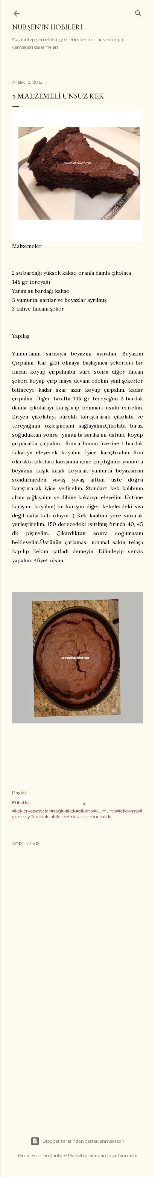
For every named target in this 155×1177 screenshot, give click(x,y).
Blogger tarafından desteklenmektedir (84, 1141)
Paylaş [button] (19, 792)
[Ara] (138, 12)
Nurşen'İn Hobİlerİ (47, 27)
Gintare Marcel (66, 1155)
